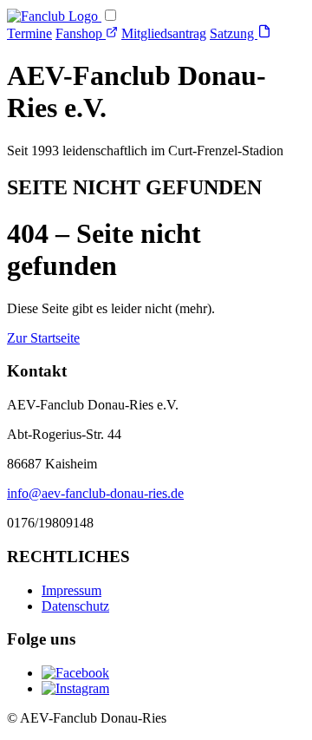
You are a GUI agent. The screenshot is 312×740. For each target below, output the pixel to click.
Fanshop (80, 33)
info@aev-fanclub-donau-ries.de (95, 493)
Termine (29, 33)
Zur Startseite (43, 338)
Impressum (71, 590)
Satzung (233, 33)
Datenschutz (75, 606)
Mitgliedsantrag (163, 33)
